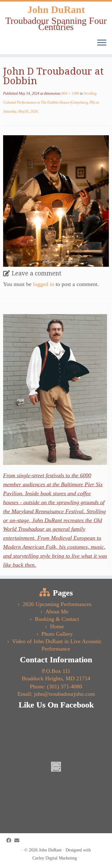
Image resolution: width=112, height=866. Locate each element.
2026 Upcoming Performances (57, 604)
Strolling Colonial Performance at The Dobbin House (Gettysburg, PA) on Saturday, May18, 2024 (51, 102)
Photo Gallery (57, 634)
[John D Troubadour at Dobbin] (56, 200)
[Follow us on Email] (18, 840)
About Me (56, 611)
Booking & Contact (57, 619)
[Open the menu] (101, 43)
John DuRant (56, 9)
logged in (43, 284)
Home (57, 626)
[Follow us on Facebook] (10, 840)
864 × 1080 (70, 93)
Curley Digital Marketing (54, 857)
